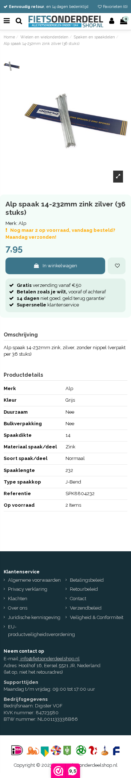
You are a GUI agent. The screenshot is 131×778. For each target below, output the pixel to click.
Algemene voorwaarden (34, 580)
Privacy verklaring (27, 589)
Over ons (17, 608)
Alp (22, 223)
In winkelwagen (60, 265)
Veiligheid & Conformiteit (96, 617)
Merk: (11, 223)
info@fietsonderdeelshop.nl (50, 658)
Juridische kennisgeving (34, 617)
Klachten (17, 598)
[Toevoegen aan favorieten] (117, 266)
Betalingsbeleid (87, 580)
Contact (78, 598)
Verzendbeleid (86, 608)
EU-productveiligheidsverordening (41, 630)
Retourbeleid (84, 589)
